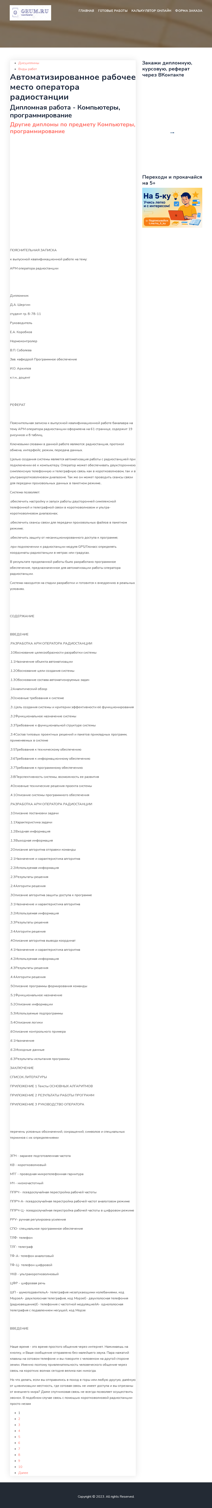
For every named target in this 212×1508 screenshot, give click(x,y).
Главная (86, 11)
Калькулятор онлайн (151, 11)
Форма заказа (188, 11)
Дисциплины (28, 63)
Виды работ (27, 69)
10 (20, 1467)
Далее (23, 1473)
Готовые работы (113, 11)
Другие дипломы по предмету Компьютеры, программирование (72, 128)
